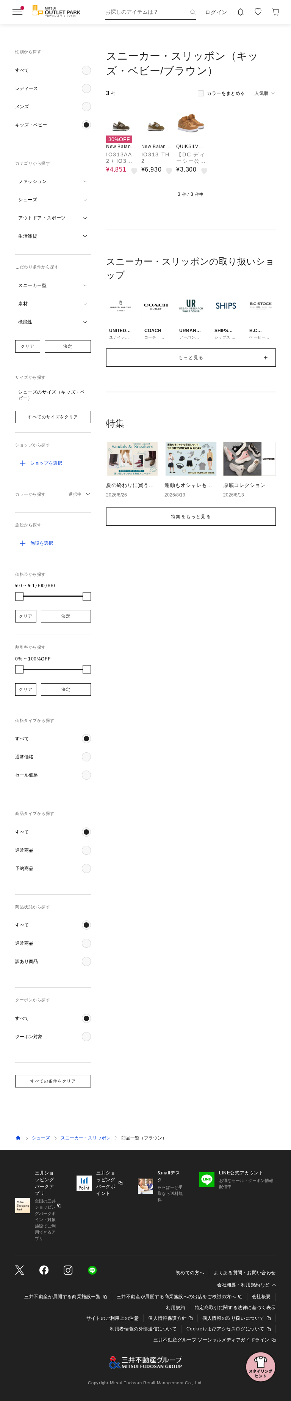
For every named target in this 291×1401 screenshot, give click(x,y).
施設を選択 (41, 543)
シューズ (41, 1138)
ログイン (216, 12)
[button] (53, 70)
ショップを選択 (46, 463)
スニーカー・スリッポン (86, 1138)
